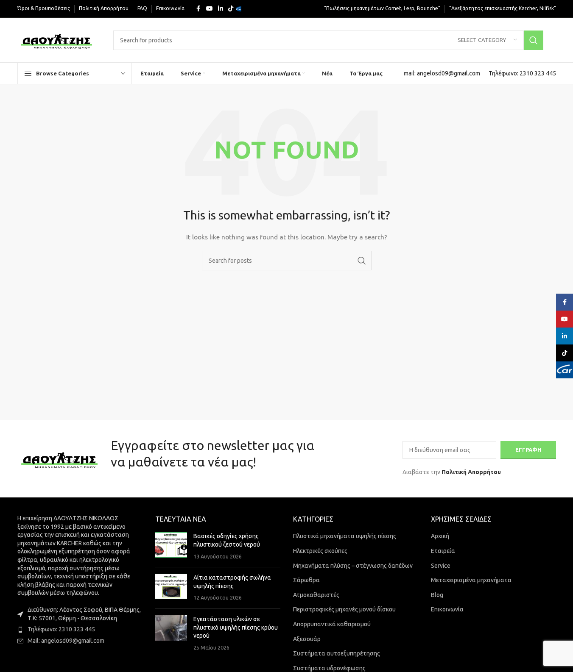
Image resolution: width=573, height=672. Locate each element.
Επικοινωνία (447, 609)
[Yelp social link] (241, 8)
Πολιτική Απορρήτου (471, 472)
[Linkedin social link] (220, 8)
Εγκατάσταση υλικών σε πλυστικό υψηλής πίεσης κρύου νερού (235, 627)
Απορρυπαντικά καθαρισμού (332, 624)
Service (440, 565)
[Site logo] (57, 39)
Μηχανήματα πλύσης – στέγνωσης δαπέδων (353, 565)
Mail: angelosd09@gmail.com (66, 640)
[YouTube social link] (209, 8)
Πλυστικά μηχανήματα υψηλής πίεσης (344, 536)
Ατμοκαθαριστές (316, 594)
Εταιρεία (443, 550)
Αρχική (440, 536)
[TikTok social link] (231, 8)
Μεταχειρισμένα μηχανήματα (471, 580)
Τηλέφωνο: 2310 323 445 (61, 629)
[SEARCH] (533, 40)
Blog (437, 594)
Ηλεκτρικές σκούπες (320, 550)
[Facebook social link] (198, 8)
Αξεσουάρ (307, 639)
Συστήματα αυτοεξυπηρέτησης (336, 653)
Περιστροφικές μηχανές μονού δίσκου (344, 609)
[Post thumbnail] (171, 546)
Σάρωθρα (306, 580)
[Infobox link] (442, 73)
